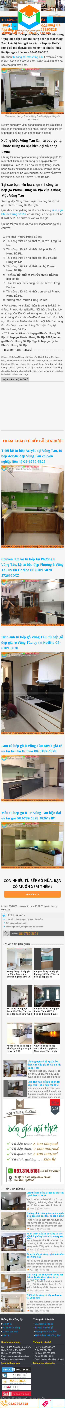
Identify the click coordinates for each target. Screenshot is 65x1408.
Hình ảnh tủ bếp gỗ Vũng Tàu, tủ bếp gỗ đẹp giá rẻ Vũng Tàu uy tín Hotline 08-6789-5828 (32, 642)
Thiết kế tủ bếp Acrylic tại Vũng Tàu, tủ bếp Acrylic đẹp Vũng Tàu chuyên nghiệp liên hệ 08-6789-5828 (31, 456)
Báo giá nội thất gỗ (44, 1327)
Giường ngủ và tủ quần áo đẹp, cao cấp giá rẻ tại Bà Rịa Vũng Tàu (44, 1064)
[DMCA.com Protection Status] (16, 1372)
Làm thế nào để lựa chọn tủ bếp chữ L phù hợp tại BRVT (44, 1083)
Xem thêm (31, 894)
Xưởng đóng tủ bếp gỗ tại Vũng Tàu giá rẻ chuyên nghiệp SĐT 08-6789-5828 (19, 975)
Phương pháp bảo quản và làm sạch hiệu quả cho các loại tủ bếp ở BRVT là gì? (45, 1216)
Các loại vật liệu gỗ (44, 1324)
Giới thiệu (7, 1324)
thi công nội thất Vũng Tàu (28, 57)
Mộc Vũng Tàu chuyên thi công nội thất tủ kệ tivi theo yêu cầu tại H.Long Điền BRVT (44, 1277)
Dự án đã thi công (11, 1327)
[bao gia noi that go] (33, 1183)
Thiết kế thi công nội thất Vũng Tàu (29, 17)
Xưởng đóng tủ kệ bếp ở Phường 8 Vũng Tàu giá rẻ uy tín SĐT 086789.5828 (19, 1049)
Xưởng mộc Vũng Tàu (45, 1331)
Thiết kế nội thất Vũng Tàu (47, 1335)
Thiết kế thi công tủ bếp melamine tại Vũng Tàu (44, 1296)
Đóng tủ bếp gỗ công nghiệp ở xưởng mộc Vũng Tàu (45, 1255)
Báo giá (45, 33)
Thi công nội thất (15, 20)
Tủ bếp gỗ (10, 26)
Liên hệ (32, 33)
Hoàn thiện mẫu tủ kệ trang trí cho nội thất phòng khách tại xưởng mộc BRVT (45, 1236)
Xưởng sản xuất (13, 33)
